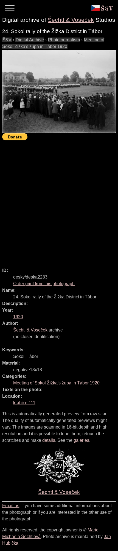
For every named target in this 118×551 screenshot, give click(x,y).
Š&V (7, 40)
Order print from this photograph (44, 283)
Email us (10, 505)
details (48, 440)
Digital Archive (30, 40)
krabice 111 (24, 402)
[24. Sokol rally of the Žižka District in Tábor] (59, 91)
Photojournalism (64, 40)
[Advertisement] (59, 201)
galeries (81, 440)
